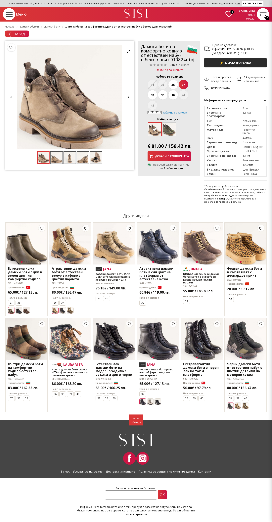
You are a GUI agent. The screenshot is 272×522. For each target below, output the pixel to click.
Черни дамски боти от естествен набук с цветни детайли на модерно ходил (244, 369)
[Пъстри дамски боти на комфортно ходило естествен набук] (26, 339)
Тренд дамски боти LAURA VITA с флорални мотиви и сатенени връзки (70, 372)
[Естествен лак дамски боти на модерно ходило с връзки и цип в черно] (114, 339)
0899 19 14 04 (220, 88)
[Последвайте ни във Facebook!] (129, 458)
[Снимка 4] (28, 261)
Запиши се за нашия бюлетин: (136, 488)
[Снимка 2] (24, 261)
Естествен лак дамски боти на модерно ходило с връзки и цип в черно (114, 369)
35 (162, 85)
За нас (65, 471)
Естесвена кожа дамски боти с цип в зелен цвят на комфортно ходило (25, 274)
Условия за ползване (88, 471)
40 (173, 95)
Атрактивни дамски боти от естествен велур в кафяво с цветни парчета (69, 274)
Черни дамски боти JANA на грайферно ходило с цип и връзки (156, 372)
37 (183, 85)
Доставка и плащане (120, 471)
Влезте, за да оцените (169, 70)
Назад (19, 34)
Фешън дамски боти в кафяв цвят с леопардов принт (244, 272)
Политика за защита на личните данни (166, 471)
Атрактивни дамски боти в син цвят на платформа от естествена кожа (156, 274)
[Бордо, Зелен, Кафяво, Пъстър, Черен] (238, 406)
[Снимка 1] (22, 262)
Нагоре (136, 422)
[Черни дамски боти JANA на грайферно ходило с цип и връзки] (158, 339)
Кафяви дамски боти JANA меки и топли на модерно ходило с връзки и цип (113, 276)
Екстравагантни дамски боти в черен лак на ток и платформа (201, 369)
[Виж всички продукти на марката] (192, 49)
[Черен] (19, 310)
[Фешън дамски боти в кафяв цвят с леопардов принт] (245, 243)
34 (152, 85)
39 (162, 95)
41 (183, 95)
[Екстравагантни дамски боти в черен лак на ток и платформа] (202, 339)
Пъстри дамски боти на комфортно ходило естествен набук (25, 369)
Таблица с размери (175, 112)
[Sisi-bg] (136, 13)
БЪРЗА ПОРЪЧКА (235, 63)
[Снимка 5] (31, 261)
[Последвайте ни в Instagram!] (142, 458)
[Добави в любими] (41, 228)
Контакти (204, 471)
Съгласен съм (252, 3)
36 (173, 85)
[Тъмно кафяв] (26, 310)
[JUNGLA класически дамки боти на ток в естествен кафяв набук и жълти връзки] (202, 243)
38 (152, 95)
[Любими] (11, 47)
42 (152, 105)
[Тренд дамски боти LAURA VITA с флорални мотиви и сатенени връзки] (70, 339)
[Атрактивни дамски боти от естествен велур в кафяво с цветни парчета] (70, 243)
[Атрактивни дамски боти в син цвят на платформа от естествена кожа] (158, 243)
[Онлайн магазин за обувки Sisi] (136, 440)
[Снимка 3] (26, 261)
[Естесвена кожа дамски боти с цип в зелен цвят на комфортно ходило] (26, 243)
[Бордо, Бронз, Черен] (62, 310)
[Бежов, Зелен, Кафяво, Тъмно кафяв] (70, 310)
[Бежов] (150, 401)
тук (238, 3)
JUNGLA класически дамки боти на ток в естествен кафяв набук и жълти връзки (201, 278)
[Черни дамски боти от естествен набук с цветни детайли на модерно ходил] (245, 339)
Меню (21, 14)
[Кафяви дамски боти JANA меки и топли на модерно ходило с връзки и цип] (114, 243)
